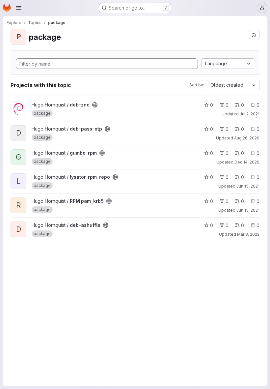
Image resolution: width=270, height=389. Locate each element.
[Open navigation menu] (19, 8)
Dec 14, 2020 (246, 162)
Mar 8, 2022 (248, 234)
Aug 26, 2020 (246, 137)
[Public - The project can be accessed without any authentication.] (94, 104)
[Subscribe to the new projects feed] (254, 35)
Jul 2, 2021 (249, 113)
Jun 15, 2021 (247, 186)
